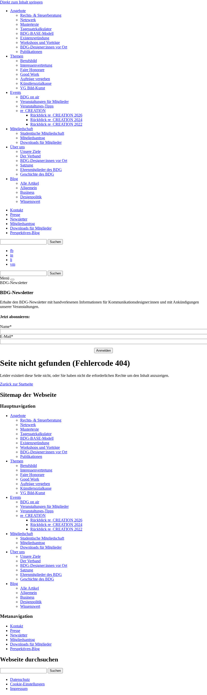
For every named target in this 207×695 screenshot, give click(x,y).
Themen (16, 461)
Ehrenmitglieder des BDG (41, 574)
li (11, 260)
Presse (15, 214)
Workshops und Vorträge (40, 447)
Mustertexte (29, 429)
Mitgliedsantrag (22, 223)
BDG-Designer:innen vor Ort (43, 452)
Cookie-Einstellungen (27, 684)
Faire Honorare (32, 474)
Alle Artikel (29, 588)
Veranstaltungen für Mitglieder (44, 506)
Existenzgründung (34, 443)
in (11, 255)
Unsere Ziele (30, 556)
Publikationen (31, 456)
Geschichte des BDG (37, 579)
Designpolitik (31, 602)
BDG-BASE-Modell (37, 438)
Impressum (19, 688)
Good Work (29, 479)
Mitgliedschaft (21, 534)
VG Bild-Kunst (32, 493)
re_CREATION (33, 515)
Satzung (26, 570)
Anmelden (103, 350)
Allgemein (28, 593)
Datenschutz (20, 679)
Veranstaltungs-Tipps (37, 511)
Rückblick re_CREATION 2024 (56, 524)
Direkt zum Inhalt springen (21, 2)
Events (15, 497)
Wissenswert (30, 606)
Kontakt (16, 210)
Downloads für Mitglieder (30, 228)
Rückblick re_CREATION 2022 (56, 529)
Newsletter (18, 219)
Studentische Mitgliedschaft (42, 538)
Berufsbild (28, 465)
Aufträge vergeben (35, 484)
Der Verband (30, 561)
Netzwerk (28, 425)
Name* (6, 326)
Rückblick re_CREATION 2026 (56, 520)
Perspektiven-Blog (25, 233)
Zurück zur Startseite (16, 384)
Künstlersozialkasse (35, 488)
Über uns (17, 552)
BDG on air (29, 502)
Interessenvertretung (36, 470)
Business (27, 597)
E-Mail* (6, 336)
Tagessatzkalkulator (35, 434)
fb (11, 250)
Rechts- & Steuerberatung (40, 420)
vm (12, 264)
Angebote (18, 415)
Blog (14, 583)
